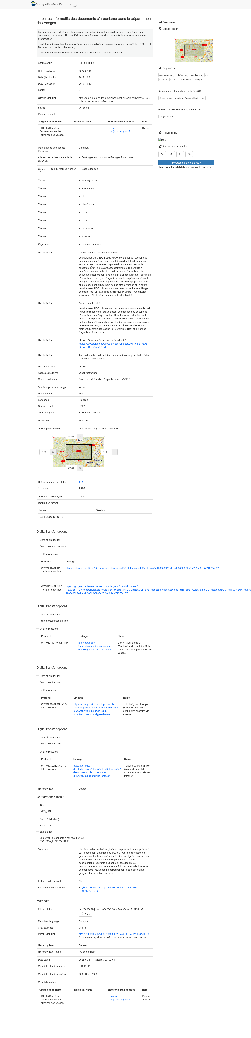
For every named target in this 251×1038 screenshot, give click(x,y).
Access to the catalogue (188, 162)
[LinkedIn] (180, 154)
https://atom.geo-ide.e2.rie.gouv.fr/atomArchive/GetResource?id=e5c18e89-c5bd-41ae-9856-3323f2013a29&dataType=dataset (97, 770)
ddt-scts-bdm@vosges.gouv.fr (119, 129)
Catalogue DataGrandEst (49, 4)
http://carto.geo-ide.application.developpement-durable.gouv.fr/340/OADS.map (95, 646)
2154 (81, 482)
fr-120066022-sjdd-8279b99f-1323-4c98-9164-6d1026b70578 (115, 934)
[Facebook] (171, 154)
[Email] (189, 154)
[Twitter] (162, 154)
